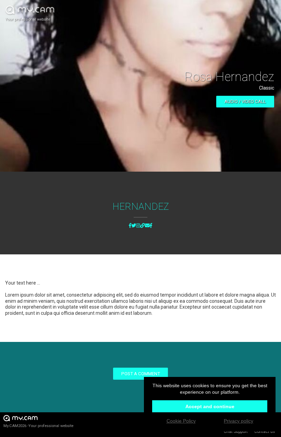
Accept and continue (209, 406)
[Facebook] (130, 226)
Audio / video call (245, 101)
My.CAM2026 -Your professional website (38, 426)
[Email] (147, 226)
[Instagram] (138, 226)
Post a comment (140, 373)
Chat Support (236, 431)
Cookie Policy (181, 421)
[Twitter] (133, 226)
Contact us (264, 431)
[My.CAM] (142, 226)
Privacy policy (238, 421)
